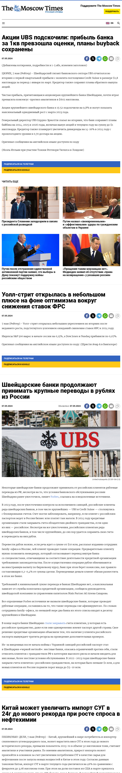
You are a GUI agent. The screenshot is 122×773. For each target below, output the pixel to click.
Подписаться (61, 404)
